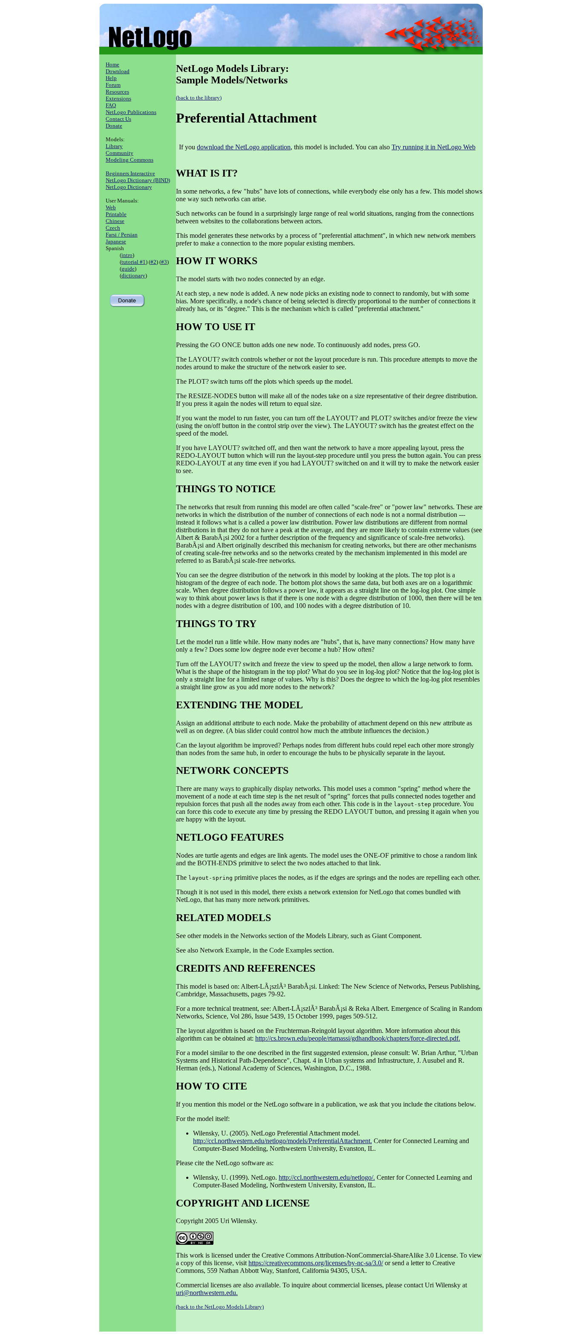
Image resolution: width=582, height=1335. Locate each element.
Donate (114, 126)
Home (112, 64)
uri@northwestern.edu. (207, 1292)
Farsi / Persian (122, 234)
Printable (116, 214)
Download (118, 71)
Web (111, 207)
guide (128, 268)
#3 (164, 262)
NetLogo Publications (131, 112)
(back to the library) (199, 97)
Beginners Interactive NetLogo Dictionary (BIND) (138, 176)
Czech (113, 228)
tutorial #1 (133, 262)
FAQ (111, 105)
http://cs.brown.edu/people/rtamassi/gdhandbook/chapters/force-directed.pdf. (357, 1038)
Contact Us (118, 119)
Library (114, 146)
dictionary (133, 275)
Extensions (118, 98)
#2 (153, 262)
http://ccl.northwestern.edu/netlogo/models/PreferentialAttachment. (282, 1140)
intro (127, 255)
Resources (117, 91)
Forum (113, 85)
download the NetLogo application (244, 147)
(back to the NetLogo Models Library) (220, 1307)
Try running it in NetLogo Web (433, 147)
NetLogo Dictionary (129, 187)
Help (111, 78)
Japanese (116, 241)
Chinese (115, 221)
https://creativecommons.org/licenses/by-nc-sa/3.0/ (315, 1263)
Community (119, 153)
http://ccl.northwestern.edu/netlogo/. (327, 1177)
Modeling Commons (129, 160)
